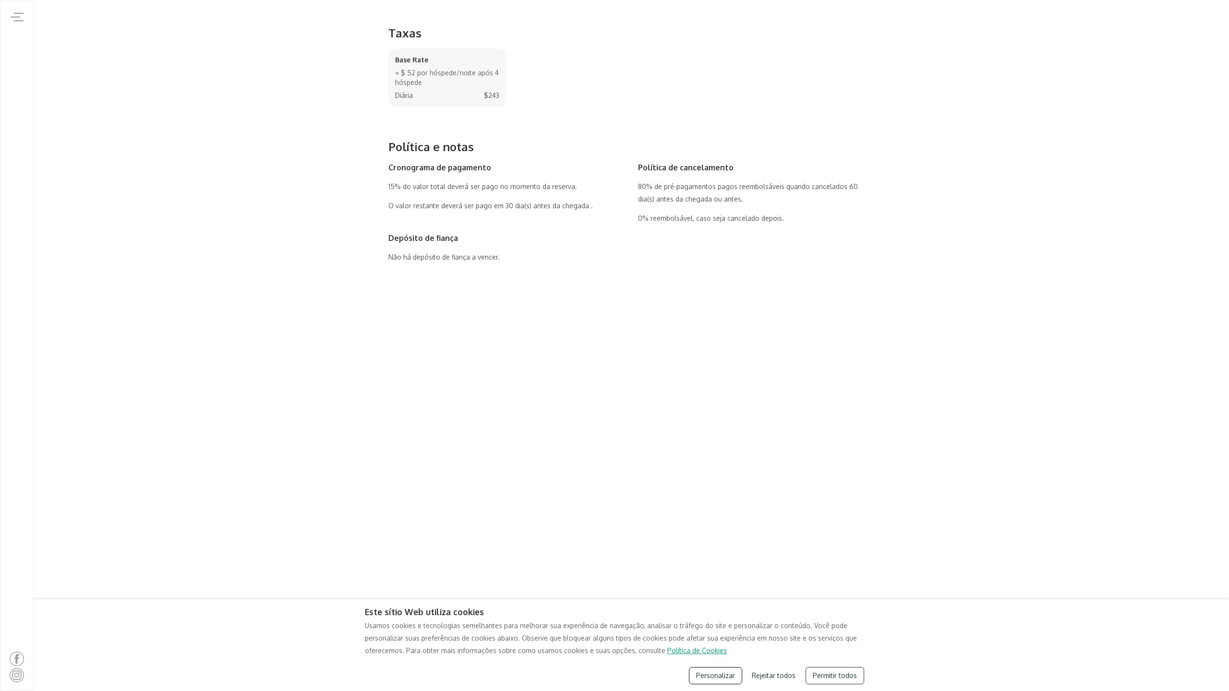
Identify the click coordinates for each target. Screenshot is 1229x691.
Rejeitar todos (773, 675)
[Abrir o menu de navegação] (17, 17)
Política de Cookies (697, 650)
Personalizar (715, 675)
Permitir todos (835, 675)
